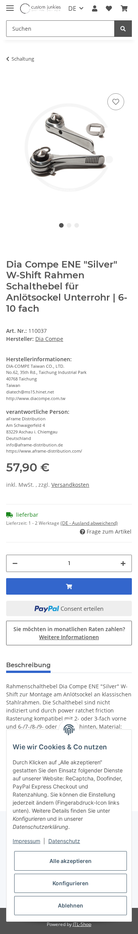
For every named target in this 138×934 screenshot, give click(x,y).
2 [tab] (69, 225)
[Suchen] (123, 28)
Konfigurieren (71, 883)
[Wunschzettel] (109, 8)
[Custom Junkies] (40, 8)
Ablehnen (70, 905)
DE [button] (72, 8)
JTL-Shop (82, 924)
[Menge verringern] (15, 563)
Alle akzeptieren (70, 861)
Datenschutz (64, 841)
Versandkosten (70, 484)
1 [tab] (61, 225)
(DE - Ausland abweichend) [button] (89, 523)
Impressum (26, 841)
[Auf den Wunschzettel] (115, 101)
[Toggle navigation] (10, 5)
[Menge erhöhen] (123, 563)
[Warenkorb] (124, 8)
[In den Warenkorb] (12, 80)
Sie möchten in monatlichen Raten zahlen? (69, 633)
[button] (95, 8)
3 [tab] (76, 225)
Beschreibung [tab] (28, 665)
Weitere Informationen (69, 637)
